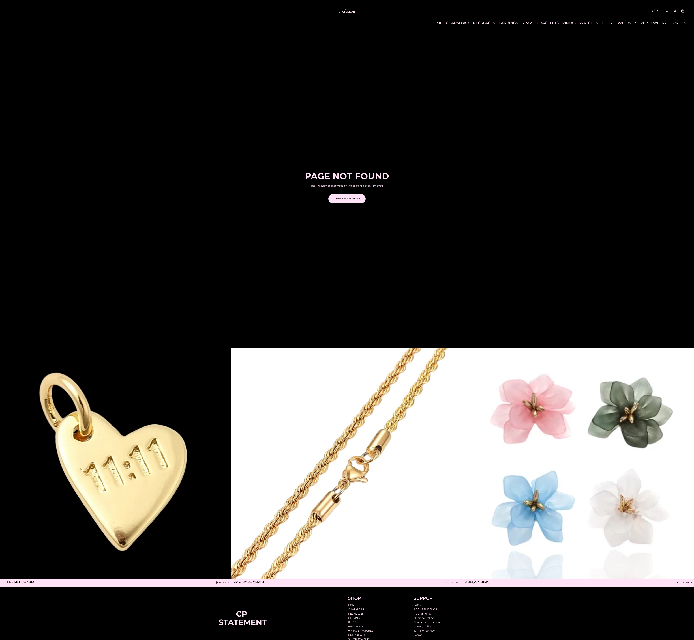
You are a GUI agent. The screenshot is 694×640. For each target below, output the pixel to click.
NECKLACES (356, 613)
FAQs (417, 605)
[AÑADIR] (225, 573)
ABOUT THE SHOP (425, 609)
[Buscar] (667, 11)
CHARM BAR (356, 609)
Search (418, 635)
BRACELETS (355, 626)
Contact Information (427, 622)
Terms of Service (424, 630)
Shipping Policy (424, 618)
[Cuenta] (675, 11)
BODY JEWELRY (358, 635)
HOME (352, 605)
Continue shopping (347, 198)
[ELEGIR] (688, 573)
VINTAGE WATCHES (360, 630)
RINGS (352, 622)
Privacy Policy (423, 626)
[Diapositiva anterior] (236, 463)
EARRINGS (354, 618)
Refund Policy (422, 613)
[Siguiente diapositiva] (457, 463)
